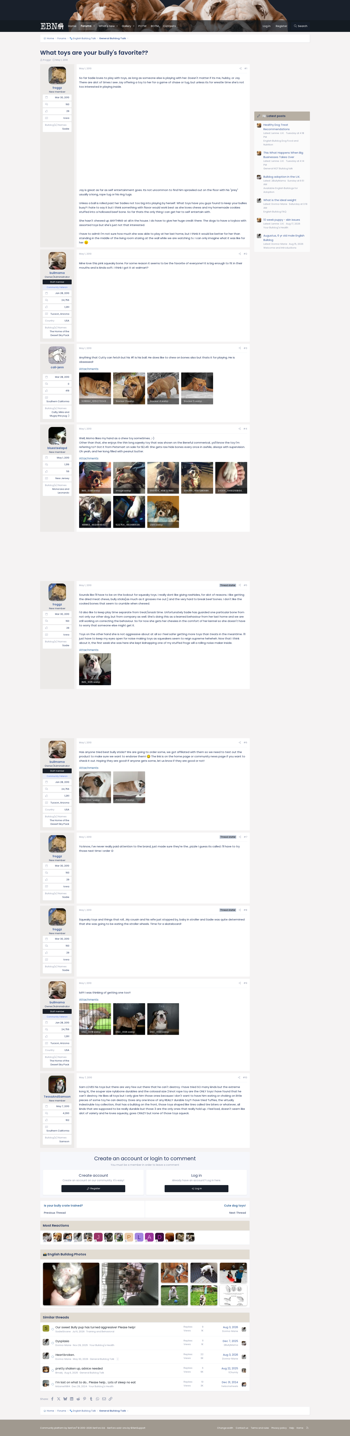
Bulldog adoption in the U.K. (281, 177)
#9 (245, 983)
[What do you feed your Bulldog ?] (233, 1295)
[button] (94, 26)
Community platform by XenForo (73, 1427)
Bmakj (59, 1372)
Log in (198, 1188)
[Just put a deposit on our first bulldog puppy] (174, 1295)
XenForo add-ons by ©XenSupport (126, 1427)
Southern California (57, 401)
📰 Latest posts (273, 116)
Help (291, 1427)
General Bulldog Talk (102, 1359)
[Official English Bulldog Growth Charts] (204, 1295)
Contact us (242, 1427)
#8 (245, 910)
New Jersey (62, 478)
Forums (86, 26)
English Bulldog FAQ (274, 211)
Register (95, 1188)
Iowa (66, 118)
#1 (245, 68)
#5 (245, 585)
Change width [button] (225, 1427)
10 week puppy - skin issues (281, 220)
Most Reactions (56, 1225)
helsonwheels (229, 1386)
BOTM (155, 26)
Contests (169, 26)
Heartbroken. (65, 1355)
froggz (47, 60)
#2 (245, 253)
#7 (245, 837)
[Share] (240, 68)
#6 (245, 742)
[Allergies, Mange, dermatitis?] (71, 1284)
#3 (245, 348)
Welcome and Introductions (279, 247)
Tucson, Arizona (59, 314)
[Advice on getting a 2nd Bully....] (130, 1284)
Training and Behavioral (100, 1331)
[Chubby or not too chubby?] (204, 1273)
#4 (245, 428)
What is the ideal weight (279, 200)
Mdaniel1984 (62, 1386)
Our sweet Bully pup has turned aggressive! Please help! (95, 1327)
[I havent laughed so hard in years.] (174, 1273)
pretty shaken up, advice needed (79, 1368)
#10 (245, 1077)
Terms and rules (260, 1427)
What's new (107, 26)
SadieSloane (63, 1331)
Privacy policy (279, 1427)
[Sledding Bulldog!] (233, 1273)
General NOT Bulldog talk (278, 168)
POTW (142, 26)
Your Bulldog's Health (102, 1345)
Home (72, 26)
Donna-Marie (230, 1331)
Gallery (126, 26)
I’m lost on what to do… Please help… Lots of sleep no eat (95, 1382)
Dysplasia (62, 1341)
